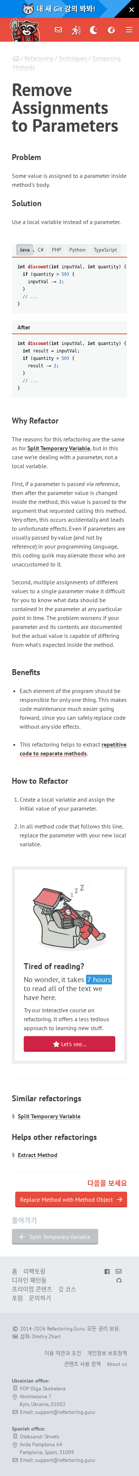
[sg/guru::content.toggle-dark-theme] (94, 29)
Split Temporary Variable (58, 448)
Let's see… (73, 1044)
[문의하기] (58, 29)
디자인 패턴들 (29, 1280)
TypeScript (105, 249)
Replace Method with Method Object (67, 1199)
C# (41, 249)
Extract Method (37, 1155)
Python (77, 249)
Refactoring (38, 58)
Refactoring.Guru (66, 1328)
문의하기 (40, 1298)
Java (25, 249)
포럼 (17, 1298)
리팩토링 (34, 1271)
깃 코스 (67, 1289)
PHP (56, 249)
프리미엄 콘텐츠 (32, 1289)
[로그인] (76, 29)
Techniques (73, 58)
